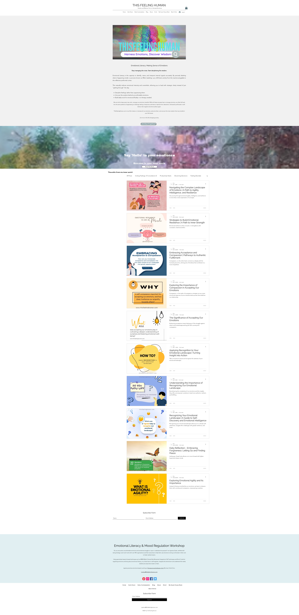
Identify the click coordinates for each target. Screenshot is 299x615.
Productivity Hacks (165, 176)
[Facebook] (151, 578)
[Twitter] (155, 578)
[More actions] (206, 184)
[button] (186, 7)
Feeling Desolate (196, 176)
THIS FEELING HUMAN (149, 5)
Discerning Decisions (180, 176)
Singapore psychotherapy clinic (156, 568)
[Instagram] (147, 578)
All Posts (129, 176)
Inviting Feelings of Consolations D (146, 176)
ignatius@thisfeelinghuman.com (149, 607)
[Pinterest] (143, 578)
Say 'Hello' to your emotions (148, 155)
